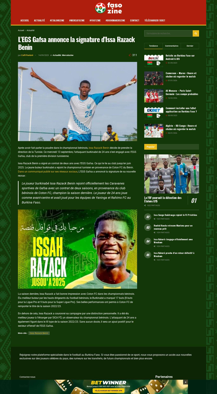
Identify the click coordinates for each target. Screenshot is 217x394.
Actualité (39, 20)
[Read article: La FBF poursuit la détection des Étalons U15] (171, 174)
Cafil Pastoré (27, 55)
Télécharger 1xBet (154, 20)
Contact (134, 20)
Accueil (24, 20)
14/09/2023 (43, 55)
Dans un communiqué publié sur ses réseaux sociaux (48, 171)
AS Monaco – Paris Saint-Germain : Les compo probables (182, 92)
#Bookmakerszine (115, 20)
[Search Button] (196, 33)
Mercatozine (67, 55)
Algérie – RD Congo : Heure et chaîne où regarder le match (181, 127)
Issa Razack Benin (99, 147)
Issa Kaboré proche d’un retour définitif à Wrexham (174, 254)
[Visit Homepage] (108, 7)
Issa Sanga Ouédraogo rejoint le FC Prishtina (175, 214)
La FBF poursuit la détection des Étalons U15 (162, 199)
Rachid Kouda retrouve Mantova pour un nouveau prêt (173, 227)
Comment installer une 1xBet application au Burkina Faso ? (181, 109)
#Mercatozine (77, 20)
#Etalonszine (57, 20)
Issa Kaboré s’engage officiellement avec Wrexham (173, 241)
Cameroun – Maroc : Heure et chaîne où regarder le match (181, 74)
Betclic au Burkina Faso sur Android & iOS (180, 57)
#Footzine (95, 20)
